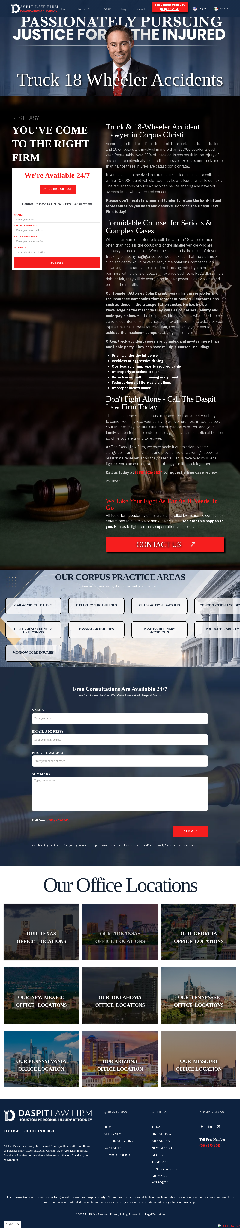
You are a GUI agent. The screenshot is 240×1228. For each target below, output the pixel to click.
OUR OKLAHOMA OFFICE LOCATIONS (120, 1001)
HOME (108, 1127)
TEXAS (157, 1127)
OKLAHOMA (161, 1134)
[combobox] (12, 1224)
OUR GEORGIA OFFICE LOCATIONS (199, 937)
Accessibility (135, 1214)
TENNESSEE (161, 1162)
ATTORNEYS (113, 1134)
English (10, 1224)
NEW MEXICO (162, 1148)
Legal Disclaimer (155, 1214)
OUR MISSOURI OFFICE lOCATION (199, 1065)
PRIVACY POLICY (117, 1155)
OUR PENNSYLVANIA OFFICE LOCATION (41, 1065)
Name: (18, 215)
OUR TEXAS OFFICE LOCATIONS (41, 937)
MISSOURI (160, 1182)
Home (64, 9)
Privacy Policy (118, 1214)
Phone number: (25, 236)
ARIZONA (159, 1176)
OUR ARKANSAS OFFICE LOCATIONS (120, 937)
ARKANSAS (161, 1141)
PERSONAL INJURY (119, 1141)
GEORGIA (159, 1155)
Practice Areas (86, 9)
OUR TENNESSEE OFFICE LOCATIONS (199, 1001)
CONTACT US (114, 1148)
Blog (123, 9)
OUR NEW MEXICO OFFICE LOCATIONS (41, 1001)
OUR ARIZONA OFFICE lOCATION (120, 1065)
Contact (140, 9)
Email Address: (25, 225)
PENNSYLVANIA (164, 1169)
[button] (86, 8)
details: (20, 247)
